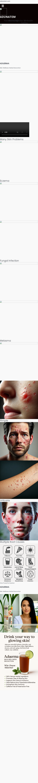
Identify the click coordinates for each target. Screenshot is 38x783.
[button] (3, 6)
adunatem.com (5, 1)
